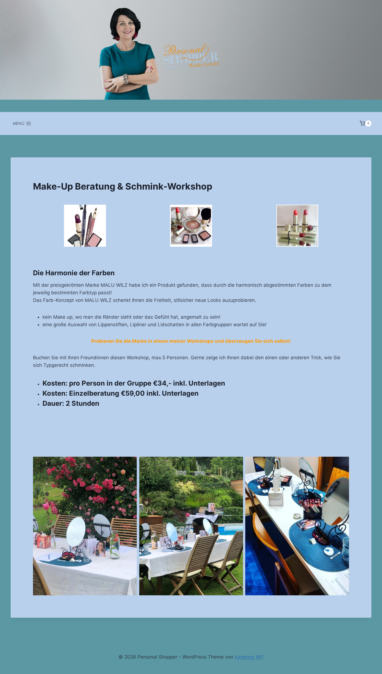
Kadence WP (249, 657)
